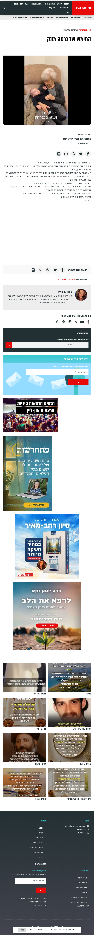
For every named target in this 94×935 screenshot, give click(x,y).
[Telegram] (76, 321)
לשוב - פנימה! (40, 763)
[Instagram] (69, 321)
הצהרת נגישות (40, 864)
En (4, 8)
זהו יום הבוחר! (40, 799)
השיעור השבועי (76, 17)
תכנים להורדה (50, 3)
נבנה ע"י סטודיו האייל (38, 902)
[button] (67, 12)
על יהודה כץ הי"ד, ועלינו (82, 728)
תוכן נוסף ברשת (83, 906)
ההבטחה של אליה (39, 693)
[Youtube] (82, 321)
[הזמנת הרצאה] (30, 415)
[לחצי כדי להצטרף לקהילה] (27, 473)
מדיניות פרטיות (40, 905)
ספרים (59, 3)
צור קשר (52, 7)
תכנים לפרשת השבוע (20, 17)
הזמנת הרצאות (36, 3)
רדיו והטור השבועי (62, 17)
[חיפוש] (9, 345)
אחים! (88, 693)
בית (89, 30)
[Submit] (78, 382)
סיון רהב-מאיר (83, 8)
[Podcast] (63, 321)
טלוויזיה (50, 17)
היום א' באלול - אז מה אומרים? (79, 799)
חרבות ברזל (62, 279)
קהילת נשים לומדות (21, 3)
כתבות (66, 3)
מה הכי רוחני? (40, 728)
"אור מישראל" (63, 7)
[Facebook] (88, 321)
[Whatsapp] (57, 321)
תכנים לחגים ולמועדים (37, 17)
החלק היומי (88, 17)
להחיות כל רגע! (85, 763)
